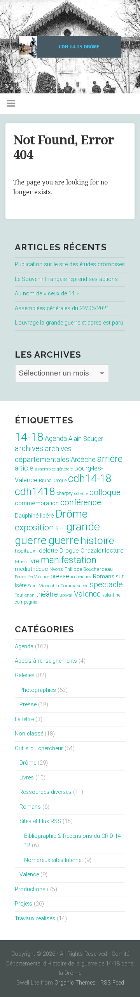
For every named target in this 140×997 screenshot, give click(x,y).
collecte (81, 493)
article (24, 468)
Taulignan (25, 595)
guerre (63, 540)
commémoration (37, 503)
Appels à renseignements (46, 661)
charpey (65, 493)
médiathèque (31, 568)
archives (29, 448)
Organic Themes (75, 982)
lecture (114, 550)
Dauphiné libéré (34, 515)
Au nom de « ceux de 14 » (47, 293)
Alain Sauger (85, 438)
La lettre (24, 719)
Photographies (37, 690)
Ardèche (83, 459)
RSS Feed (112, 982)
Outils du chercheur (39, 748)
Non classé (29, 733)
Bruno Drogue (52, 480)
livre (33, 561)
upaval (66, 595)
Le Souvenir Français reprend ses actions (66, 279)
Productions (30, 889)
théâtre (47, 594)
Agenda (56, 438)
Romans (30, 807)
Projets (23, 903)
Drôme (71, 513)
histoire (97, 540)
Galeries (25, 675)
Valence (87, 594)
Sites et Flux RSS (40, 821)
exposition (34, 527)
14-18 (29, 437)
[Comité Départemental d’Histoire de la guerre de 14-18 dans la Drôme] (70, 46)
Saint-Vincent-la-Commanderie (58, 585)
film (60, 529)
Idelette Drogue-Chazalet (70, 550)
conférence (80, 502)
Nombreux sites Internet (53, 860)
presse (60, 576)
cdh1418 (35, 491)
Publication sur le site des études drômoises (70, 264)
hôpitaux (25, 551)
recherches (81, 576)
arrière (109, 458)
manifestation (68, 560)
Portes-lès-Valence (32, 576)
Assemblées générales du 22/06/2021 (62, 308)
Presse (28, 704)
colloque (105, 492)
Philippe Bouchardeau (89, 569)
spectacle (106, 584)
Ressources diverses (45, 792)
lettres (21, 561)
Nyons (56, 569)
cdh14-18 (90, 478)
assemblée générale (54, 469)
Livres (26, 777)
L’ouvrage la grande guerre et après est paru (69, 322)
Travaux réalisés (35, 918)
